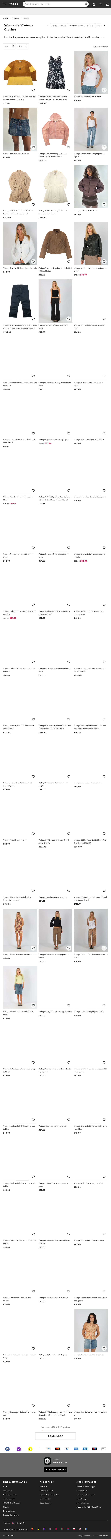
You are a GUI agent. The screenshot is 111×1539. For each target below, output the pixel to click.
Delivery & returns (10, 1494)
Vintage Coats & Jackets (81, 25)
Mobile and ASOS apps (85, 1486)
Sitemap (6, 1507)
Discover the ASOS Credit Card (88, 1507)
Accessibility (103, 1535)
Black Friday (81, 1499)
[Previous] (48, 26)
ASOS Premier (8, 1499)
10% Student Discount (11, 1503)
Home (5, 18)
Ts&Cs (94, 1535)
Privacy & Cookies (83, 1535)
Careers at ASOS (46, 1490)
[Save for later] (33, 90)
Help (5, 1486)
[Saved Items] (100, 4)
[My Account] (94, 4)
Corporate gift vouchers (85, 1494)
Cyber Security (45, 1503)
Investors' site (45, 1499)
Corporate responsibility (49, 1494)
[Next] (104, 26)
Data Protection (9, 1511)
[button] (32, 1529)
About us (43, 1486)
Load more (55, 1436)
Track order (7, 1490)
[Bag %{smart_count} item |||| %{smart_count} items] (107, 4)
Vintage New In (59, 25)
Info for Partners (82, 1503)
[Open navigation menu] (4, 4)
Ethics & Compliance (11, 1515)
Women (16, 18)
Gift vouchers (81, 1490)
